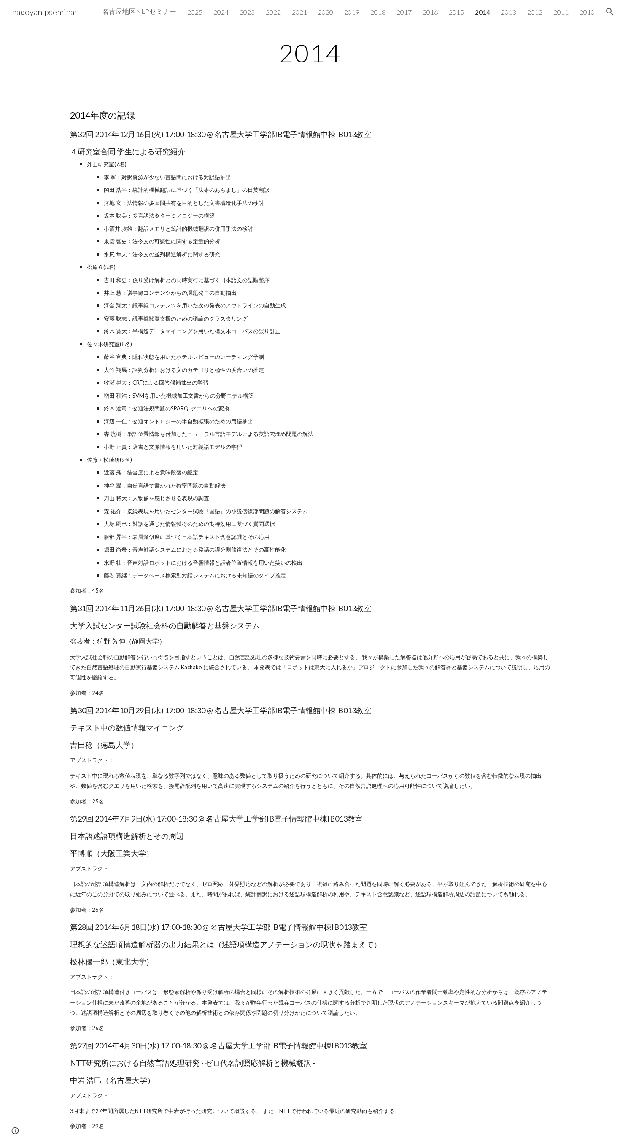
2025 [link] (194, 12)
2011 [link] (561, 12)
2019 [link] (351, 12)
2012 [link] (534, 12)
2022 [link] (273, 12)
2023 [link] (247, 12)
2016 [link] (430, 12)
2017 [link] (404, 12)
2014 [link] (482, 12)
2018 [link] (377, 12)
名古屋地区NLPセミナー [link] (139, 11)
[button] (610, 12)
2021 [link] (299, 12)
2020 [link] (325, 12)
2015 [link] (456, 12)
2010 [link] (587, 12)
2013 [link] (508, 12)
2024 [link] (221, 12)
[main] (310, 52)
